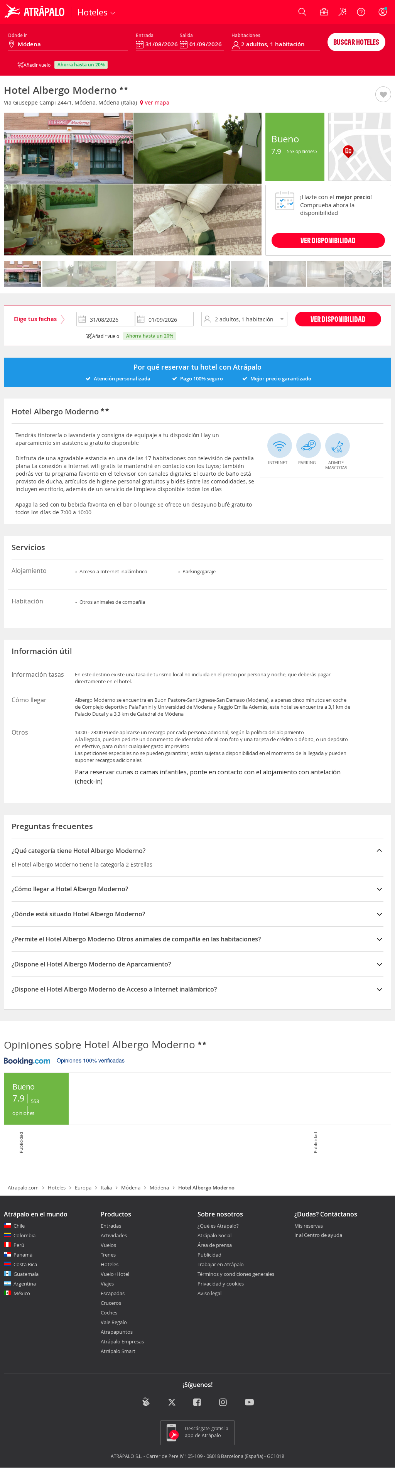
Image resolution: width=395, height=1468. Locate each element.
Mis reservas (308, 1226)
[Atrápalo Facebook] (197, 1403)
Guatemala (26, 1273)
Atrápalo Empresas (122, 1341)
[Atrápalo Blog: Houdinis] (146, 1402)
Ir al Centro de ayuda (318, 1235)
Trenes (108, 1254)
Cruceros (111, 1302)
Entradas (111, 1225)
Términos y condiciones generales (236, 1273)
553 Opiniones (301, 151)
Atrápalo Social (214, 1235)
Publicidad (209, 1254)
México (22, 1293)
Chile (19, 1225)
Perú (19, 1245)
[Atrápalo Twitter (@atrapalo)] (171, 1403)
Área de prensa (215, 1245)
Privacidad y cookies (221, 1283)
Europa (83, 1187)
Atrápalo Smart (118, 1351)
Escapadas (113, 1293)
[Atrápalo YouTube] (249, 1403)
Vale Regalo (114, 1322)
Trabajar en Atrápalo (221, 1264)
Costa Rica (25, 1264)
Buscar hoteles (356, 42)
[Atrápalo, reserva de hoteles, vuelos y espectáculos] (35, 12)
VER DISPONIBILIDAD (328, 240)
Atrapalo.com (23, 1187)
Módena (130, 1187)
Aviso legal (209, 1293)
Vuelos (108, 1245)
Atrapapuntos (117, 1331)
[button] (383, 95)
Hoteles (57, 1187)
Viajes (107, 1283)
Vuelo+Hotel (115, 1273)
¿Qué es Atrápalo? (218, 1225)
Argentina (25, 1283)
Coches (109, 1312)
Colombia (24, 1235)
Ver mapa (156, 102)
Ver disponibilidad (338, 319)
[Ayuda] (361, 12)
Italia (106, 1187)
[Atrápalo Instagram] (223, 1403)
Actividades (114, 1235)
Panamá (23, 1254)
